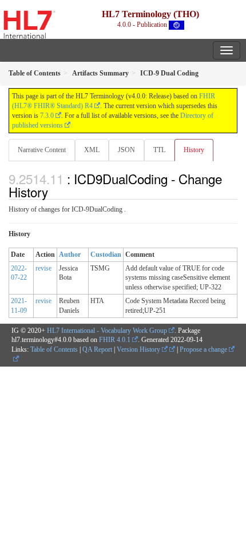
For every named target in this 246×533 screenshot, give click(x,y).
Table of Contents (54, 349)
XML (92, 150)
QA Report (97, 349)
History (194, 150)
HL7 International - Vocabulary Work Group (107, 331)
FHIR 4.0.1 (114, 340)
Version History (139, 349)
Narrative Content (42, 150)
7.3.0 (47, 116)
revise (43, 268)
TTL (159, 150)
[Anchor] (54, 191)
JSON (126, 150)
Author (70, 254)
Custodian (105, 254)
